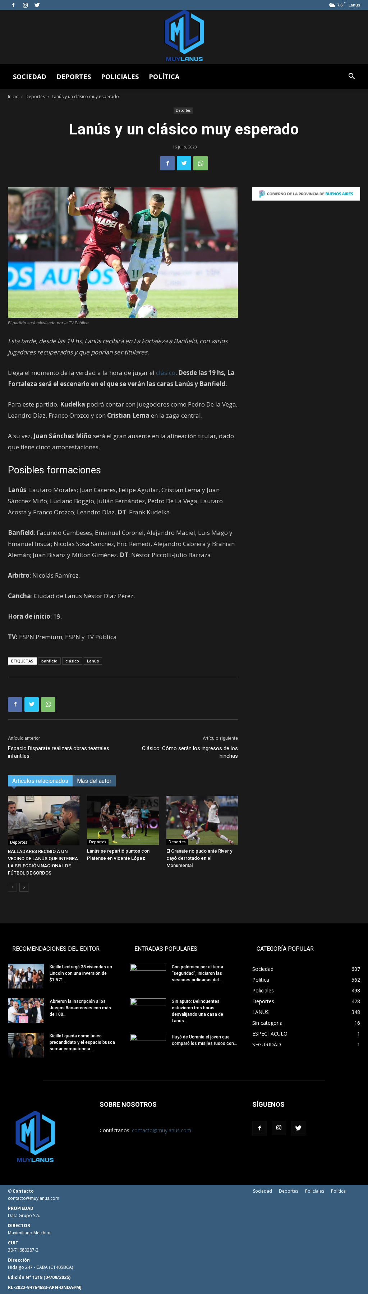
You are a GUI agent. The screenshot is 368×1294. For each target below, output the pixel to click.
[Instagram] (25, 5)
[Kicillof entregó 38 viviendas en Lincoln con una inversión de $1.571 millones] (26, 976)
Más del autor (94, 780)
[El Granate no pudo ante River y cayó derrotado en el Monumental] (202, 820)
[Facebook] (13, 5)
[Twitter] (37, 5)
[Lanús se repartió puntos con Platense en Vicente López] (122, 820)
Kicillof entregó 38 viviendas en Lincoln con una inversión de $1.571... (81, 973)
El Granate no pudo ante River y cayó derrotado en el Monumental (199, 858)
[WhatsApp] (200, 163)
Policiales (120, 76)
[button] (351, 77)
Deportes (73, 76)
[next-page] (23, 887)
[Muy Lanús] (184, 37)
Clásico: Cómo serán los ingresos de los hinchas (190, 752)
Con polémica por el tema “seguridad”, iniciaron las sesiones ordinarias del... (197, 973)
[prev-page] (12, 887)
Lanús (93, 661)
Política (164, 76)
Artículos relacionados (40, 780)
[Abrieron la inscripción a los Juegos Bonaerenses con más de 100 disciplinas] (26, 1010)
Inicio (13, 96)
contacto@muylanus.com (161, 1130)
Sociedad (29, 76)
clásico (165, 372)
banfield (49, 661)
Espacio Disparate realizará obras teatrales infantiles (58, 752)
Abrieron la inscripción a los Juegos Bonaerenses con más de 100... (80, 1008)
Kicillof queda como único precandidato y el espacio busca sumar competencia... (82, 1042)
